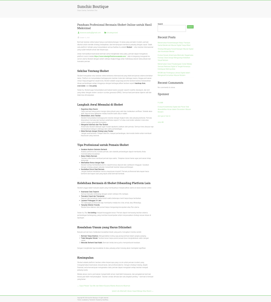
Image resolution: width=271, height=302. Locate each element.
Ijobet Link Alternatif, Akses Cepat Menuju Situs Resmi (132, 291)
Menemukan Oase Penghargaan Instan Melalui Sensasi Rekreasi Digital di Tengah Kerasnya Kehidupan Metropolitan (175, 66)
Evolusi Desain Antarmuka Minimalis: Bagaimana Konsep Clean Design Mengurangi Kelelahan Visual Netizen (175, 57)
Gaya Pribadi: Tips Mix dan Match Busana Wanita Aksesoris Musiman (103, 286)
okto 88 (161, 122)
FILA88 (160, 103)
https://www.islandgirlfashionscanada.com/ (110, 56)
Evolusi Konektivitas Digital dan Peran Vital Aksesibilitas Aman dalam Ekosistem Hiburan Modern (174, 109)
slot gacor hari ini (164, 116)
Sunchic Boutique (93, 6)
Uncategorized (112, 33)
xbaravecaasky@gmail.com (90, 33)
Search (160, 24)
